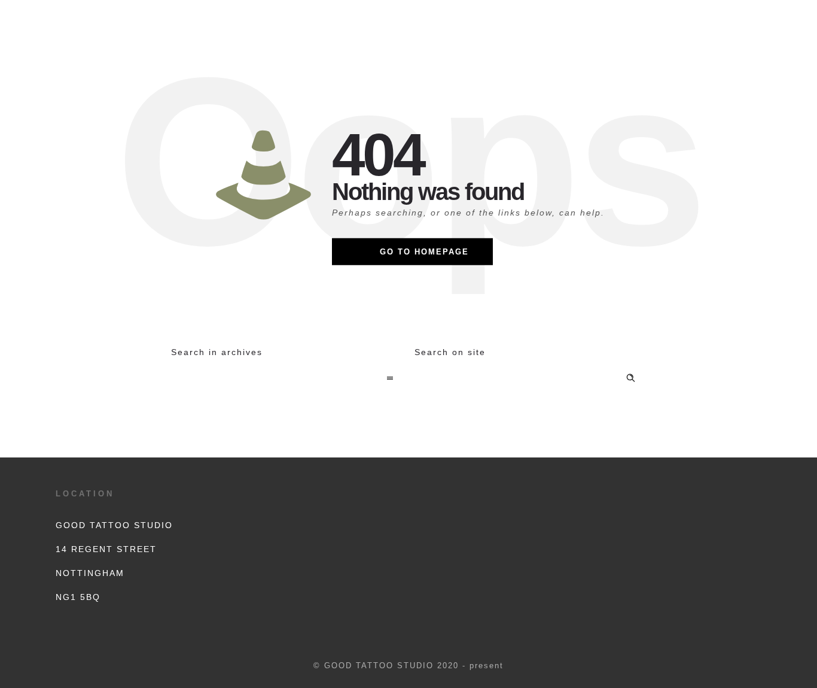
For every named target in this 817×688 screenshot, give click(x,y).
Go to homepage (424, 251)
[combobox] (287, 379)
